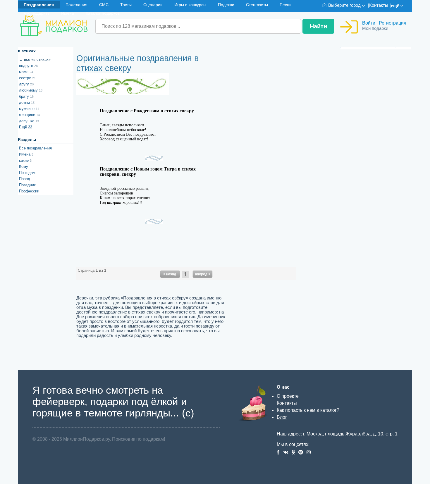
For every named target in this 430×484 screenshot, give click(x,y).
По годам (27, 172)
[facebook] (280, 452)
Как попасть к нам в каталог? (308, 410)
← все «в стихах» (35, 59)
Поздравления (39, 4)
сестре (27, 78)
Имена (67, 13)
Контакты (378, 5)
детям (27, 102)
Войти (368, 22)
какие (25, 160)
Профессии (29, 191)
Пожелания (76, 4)
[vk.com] (287, 452)
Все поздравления (35, 148)
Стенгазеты (257, 4)
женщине (29, 115)
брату (26, 96)
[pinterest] (302, 452)
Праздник (27, 185)
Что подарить (36, 13)
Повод (24, 179)
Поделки (226, 4)
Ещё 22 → (28, 127)
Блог (282, 417)
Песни (286, 4)
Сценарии (153, 4)
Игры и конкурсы (190, 4)
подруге (28, 65)
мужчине (29, 108)
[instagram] (310, 452)
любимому (30, 90)
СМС (104, 4)
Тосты (126, 4)
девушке (29, 121)
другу (26, 84)
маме (26, 72)
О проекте (288, 396)
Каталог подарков (103, 13)
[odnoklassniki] (295, 452)
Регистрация (392, 22)
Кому (23, 166)
